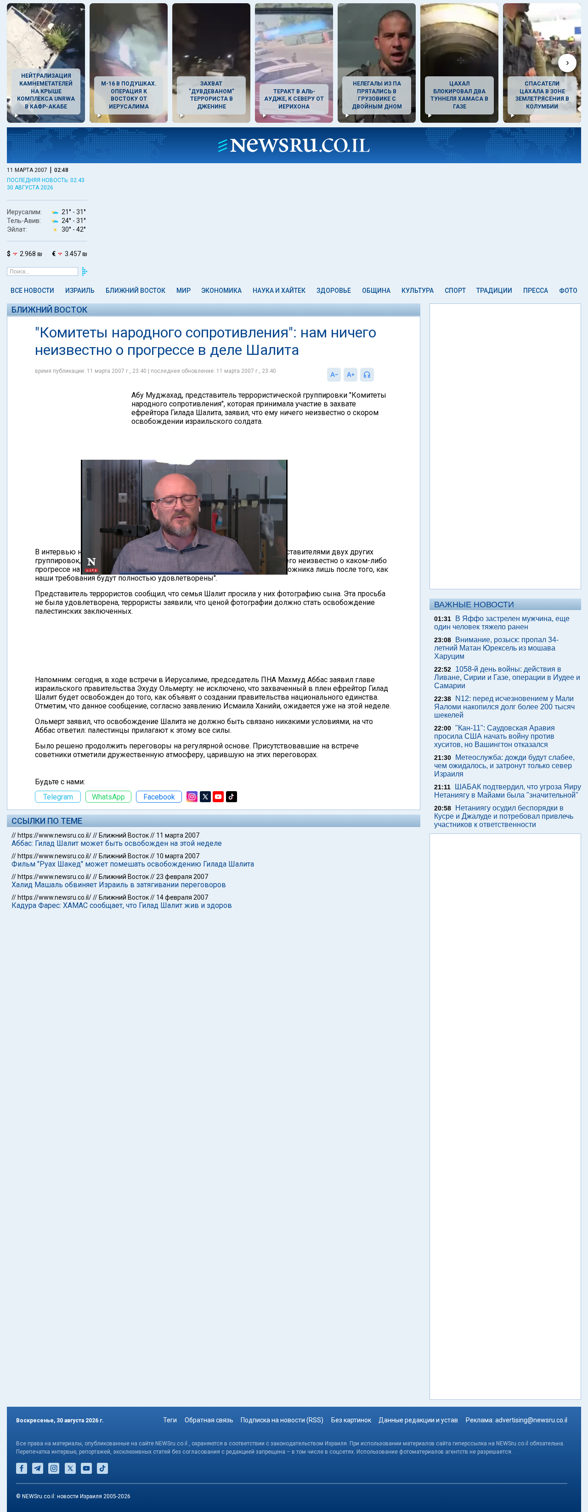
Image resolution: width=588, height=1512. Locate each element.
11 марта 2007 (177, 835)
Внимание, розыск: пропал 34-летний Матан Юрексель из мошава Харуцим (496, 648)
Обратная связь (209, 1420)
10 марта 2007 (177, 856)
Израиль (80, 290)
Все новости (32, 290)
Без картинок (351, 1420)
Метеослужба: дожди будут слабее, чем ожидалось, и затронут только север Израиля (504, 765)
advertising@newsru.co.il (531, 1420)
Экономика (221, 290)
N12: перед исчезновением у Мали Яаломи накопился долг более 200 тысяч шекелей (504, 707)
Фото (568, 290)
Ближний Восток (135, 290)
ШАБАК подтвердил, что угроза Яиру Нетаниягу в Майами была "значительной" (507, 791)
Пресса (535, 290)
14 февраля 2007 (182, 897)
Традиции (494, 290)
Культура (417, 290)
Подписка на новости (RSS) (282, 1420)
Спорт (455, 290)
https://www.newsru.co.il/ (54, 835)
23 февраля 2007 (182, 876)
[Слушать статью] (376, 375)
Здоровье (334, 290)
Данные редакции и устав (418, 1420)
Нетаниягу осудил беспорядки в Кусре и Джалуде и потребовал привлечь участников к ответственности (503, 816)
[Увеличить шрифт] (350, 375)
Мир (183, 290)
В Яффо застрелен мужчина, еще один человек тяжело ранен (502, 623)
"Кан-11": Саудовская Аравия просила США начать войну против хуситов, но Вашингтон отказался (494, 736)
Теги (170, 1420)
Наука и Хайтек (279, 290)
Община (376, 290)
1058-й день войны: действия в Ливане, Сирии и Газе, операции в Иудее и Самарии (507, 677)
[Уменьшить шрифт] (334, 375)
